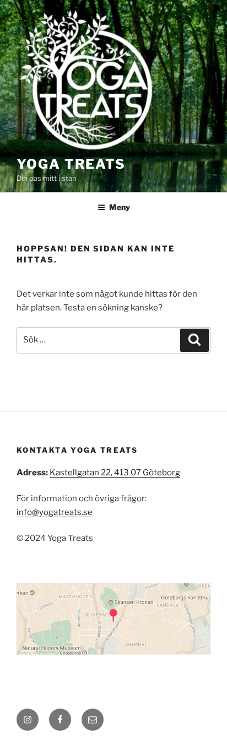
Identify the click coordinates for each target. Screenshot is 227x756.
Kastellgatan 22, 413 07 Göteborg (115, 473)
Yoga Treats (71, 164)
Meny (119, 207)
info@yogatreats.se (55, 512)
